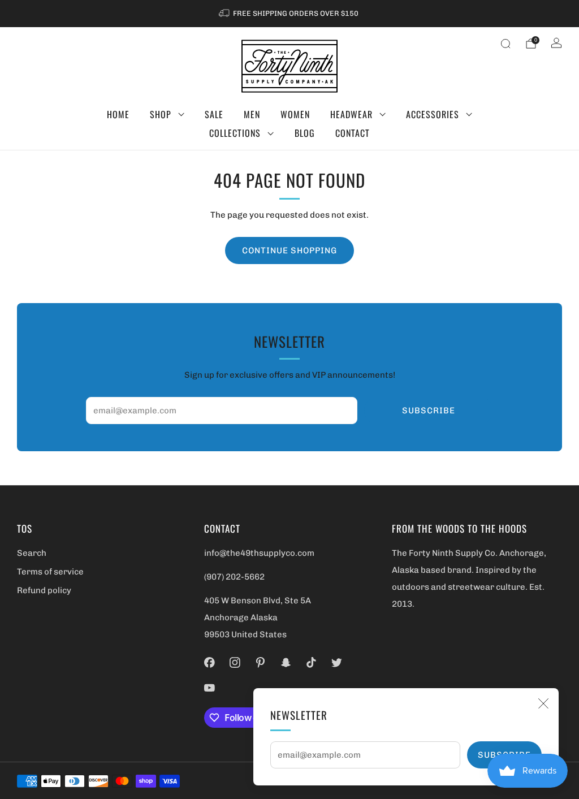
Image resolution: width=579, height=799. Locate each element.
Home (118, 114)
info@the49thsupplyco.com (259, 553)
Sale (214, 114)
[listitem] (289, 13)
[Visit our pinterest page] (260, 662)
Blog (305, 133)
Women (295, 114)
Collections (235, 133)
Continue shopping (289, 250)
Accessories (432, 114)
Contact (352, 133)
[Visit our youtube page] (209, 688)
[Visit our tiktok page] (311, 662)
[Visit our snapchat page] (286, 662)
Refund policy (44, 590)
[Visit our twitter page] (336, 662)
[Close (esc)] (543, 703)
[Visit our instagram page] (235, 662)
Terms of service (50, 572)
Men (252, 114)
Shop (160, 114)
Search (31, 553)
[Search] (505, 43)
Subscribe (428, 410)
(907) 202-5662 (234, 577)
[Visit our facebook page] (209, 662)
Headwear (351, 114)
